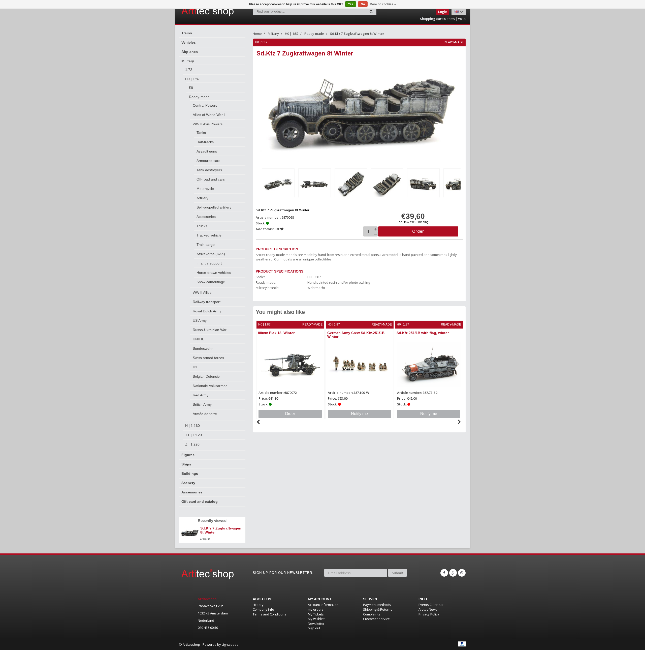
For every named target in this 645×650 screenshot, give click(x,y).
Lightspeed (230, 644)
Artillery (202, 198)
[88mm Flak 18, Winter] (290, 364)
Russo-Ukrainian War (210, 330)
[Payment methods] (462, 643)
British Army (202, 404)
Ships (186, 464)
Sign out (314, 628)
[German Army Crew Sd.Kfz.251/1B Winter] (360, 364)
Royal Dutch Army (207, 311)
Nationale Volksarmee (210, 386)
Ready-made (199, 97)
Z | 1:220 (192, 444)
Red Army (200, 395)
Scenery (188, 483)
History (258, 604)
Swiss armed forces (208, 358)
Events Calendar (431, 604)
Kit (191, 87)
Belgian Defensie (206, 376)
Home (257, 33)
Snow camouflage (211, 282)
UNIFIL (198, 339)
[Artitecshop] (197, 11)
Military (187, 61)
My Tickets (316, 614)
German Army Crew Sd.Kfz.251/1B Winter (355, 335)
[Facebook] (444, 573)
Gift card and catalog (199, 501)
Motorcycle (205, 189)
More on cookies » (383, 4)
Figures (188, 455)
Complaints (371, 614)
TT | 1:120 (193, 435)
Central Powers (205, 105)
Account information (323, 604)
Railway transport (206, 302)
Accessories (206, 217)
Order (290, 413)
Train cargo (206, 245)
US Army (200, 320)
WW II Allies (202, 292)
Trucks (202, 226)
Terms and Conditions (269, 614)
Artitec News (427, 609)
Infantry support (209, 263)
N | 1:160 (192, 426)
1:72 (188, 70)
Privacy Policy (428, 614)
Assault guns (207, 151)
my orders (316, 609)
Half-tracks (205, 142)
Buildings (189, 473)
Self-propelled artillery (214, 207)
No (363, 4)
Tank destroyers (209, 170)
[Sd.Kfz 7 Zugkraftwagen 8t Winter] (278, 184)
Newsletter (316, 623)
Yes (350, 4)
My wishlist (316, 618)
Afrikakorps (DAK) (211, 254)
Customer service (376, 618)
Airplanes (189, 52)
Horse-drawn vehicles (214, 273)
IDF (196, 367)
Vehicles (188, 42)
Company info (263, 609)
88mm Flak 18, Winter (276, 333)
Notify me (359, 413)
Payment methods (377, 604)
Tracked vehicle (209, 235)
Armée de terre (205, 414)
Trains (186, 33)
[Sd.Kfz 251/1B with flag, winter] (429, 364)
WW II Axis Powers (207, 124)
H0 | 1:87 (192, 79)
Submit (397, 573)
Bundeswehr (203, 348)
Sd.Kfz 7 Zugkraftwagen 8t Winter (357, 33)
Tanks (201, 133)
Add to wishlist (268, 229)
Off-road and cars (211, 179)
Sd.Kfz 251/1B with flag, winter (423, 333)
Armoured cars (208, 161)
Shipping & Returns (377, 609)
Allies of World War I (209, 115)
